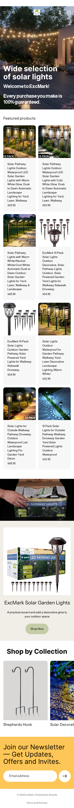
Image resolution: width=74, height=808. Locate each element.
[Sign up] (65, 776)
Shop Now (37, 628)
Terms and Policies (37, 802)
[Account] (60, 12)
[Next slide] (66, 694)
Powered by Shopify (46, 794)
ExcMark (29, 794)
